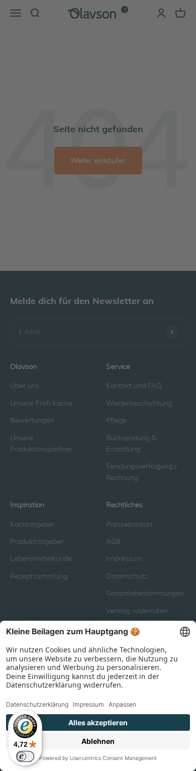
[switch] (25, 756)
